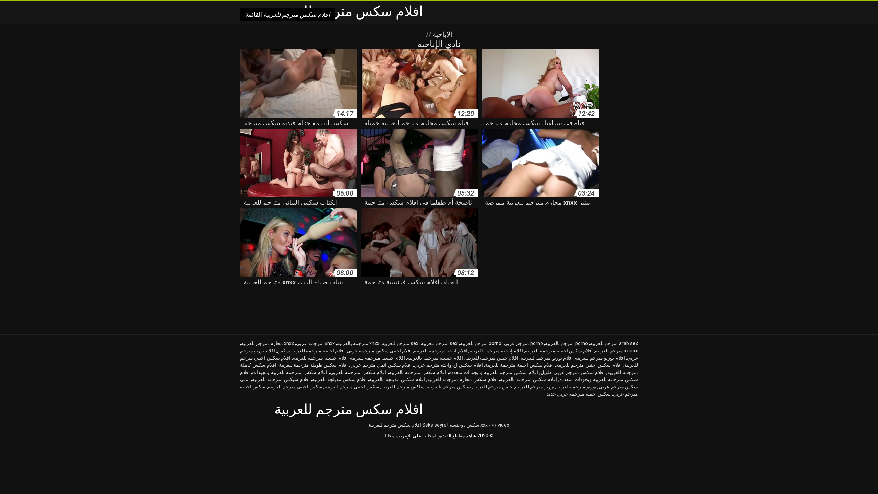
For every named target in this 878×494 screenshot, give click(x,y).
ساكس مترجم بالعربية (449, 386)
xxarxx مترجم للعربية (616, 350)
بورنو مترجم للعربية (534, 386)
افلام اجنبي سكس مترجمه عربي (379, 350)
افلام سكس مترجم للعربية (395, 425)
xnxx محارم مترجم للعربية (267, 343)
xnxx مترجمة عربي (315, 343)
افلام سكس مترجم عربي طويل (573, 372)
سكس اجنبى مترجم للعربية (352, 386)
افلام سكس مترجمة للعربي (358, 372)
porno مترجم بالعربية (566, 343)
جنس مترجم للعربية (493, 386)
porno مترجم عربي (523, 343)
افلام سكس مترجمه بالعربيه (528, 379)
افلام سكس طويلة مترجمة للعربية (313, 365)
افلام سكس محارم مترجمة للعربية (462, 379)
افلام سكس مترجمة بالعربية (417, 372)
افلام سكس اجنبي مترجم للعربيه (589, 365)
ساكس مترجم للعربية (403, 386)
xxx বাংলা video (494, 425)
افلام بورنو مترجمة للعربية (547, 358)
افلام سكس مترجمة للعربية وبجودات (289, 372)
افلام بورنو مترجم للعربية (600, 358)
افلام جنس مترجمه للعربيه (491, 358)
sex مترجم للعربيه (400, 343)
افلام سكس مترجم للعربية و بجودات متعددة (493, 372)
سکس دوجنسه (464, 425)
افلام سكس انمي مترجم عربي (381, 365)
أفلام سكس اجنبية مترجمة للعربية (559, 350)
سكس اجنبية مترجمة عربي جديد (579, 394)
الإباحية (441, 34)
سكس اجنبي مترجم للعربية (295, 386)
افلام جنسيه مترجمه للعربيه (320, 358)
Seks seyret (435, 425)
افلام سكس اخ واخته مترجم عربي (448, 365)
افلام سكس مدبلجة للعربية (339, 379)
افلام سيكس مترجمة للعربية (280, 379)
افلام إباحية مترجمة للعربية (496, 350)
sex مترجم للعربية (439, 343)
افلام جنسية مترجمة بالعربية (435, 358)
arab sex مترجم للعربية (614, 343)
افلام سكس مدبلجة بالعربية (397, 379)
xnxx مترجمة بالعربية (358, 343)
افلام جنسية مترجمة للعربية (377, 358)
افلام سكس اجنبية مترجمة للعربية (519, 365)
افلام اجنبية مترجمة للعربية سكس (311, 350)
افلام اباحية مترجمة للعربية (440, 350)
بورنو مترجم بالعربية (576, 386)
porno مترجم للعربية (481, 343)
